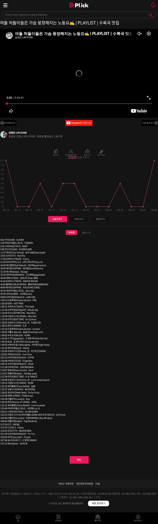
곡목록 (71, 232)
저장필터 (99, 519)
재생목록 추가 (71, 154)
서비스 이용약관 (66, 483)
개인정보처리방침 (84, 483)
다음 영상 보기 (148, 122)
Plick (79, 9)
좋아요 (56, 154)
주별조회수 (79, 219)
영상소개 (86, 232)
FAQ (98, 483)
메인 (79, 460)
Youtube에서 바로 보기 (79, 123)
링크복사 (101, 154)
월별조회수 (100, 219)
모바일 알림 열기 (153, 5)
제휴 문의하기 (98, 503)
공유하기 (87, 154)
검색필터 (59, 519)
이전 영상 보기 (9, 122)
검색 (151, 15)
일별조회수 (57, 219)
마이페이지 (138, 519)
